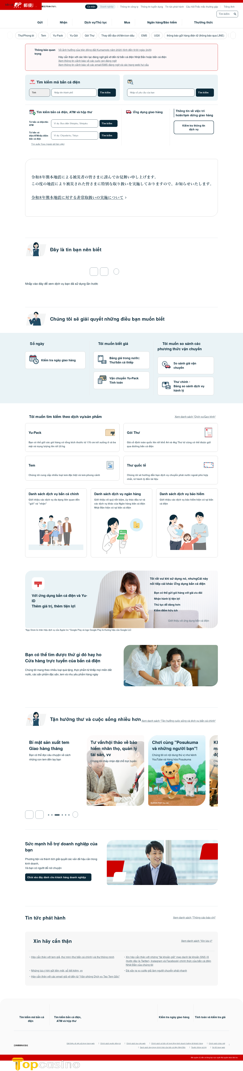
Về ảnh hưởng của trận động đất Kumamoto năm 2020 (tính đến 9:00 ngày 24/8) (105, 50)
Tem (43, 35)
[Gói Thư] (171, 437)
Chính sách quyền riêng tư (110, 1043)
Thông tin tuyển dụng (152, 6)
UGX (157, 35)
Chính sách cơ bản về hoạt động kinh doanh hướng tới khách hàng (177, 1043)
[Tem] (72, 468)
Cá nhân (91, 6)
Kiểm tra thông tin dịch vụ (193, 127)
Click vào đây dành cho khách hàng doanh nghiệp (56, 877)
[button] (29, 814)
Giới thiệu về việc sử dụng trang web (81, 1043)
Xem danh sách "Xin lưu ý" (196, 941)
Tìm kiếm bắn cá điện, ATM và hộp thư (64, 112)
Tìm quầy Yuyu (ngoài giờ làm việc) (47, 144)
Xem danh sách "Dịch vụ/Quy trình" (195, 416)
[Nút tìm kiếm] (235, 14)
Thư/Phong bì (26, 35)
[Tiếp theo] (233, 35)
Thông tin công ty (129, 6)
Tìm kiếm (105, 92)
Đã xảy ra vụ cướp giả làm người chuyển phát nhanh (156, 970)
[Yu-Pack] (72, 437)
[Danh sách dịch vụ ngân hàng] (121, 523)
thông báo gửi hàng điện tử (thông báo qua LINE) (195, 35)
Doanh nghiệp (106, 6)
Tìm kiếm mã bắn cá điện (58, 82)
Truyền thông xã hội (198, 1047)
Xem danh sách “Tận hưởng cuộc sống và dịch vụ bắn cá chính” (179, 721)
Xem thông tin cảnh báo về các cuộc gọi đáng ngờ (87, 61)
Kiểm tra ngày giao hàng (174, 1017)
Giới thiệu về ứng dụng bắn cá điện (188, 620)
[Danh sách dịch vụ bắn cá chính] (56, 523)
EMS (144, 35)
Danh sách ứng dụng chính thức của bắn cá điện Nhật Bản (162, 1047)
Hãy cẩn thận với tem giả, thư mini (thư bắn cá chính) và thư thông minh (72, 957)
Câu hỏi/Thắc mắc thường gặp (202, 6)
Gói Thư (89, 35)
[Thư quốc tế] (171, 470)
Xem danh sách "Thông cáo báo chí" (194, 917)
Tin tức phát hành (174, 6)
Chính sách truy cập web (135, 1043)
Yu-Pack (58, 35)
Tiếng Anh (229, 6)
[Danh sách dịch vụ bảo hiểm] (187, 523)
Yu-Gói (74, 35)
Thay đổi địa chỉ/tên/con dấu (117, 35)
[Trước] (10, 35)
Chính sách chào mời (217, 1043)
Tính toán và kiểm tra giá (210, 1017)
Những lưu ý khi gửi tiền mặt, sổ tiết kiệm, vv (57, 970)
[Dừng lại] (116, 271)
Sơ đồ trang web (218, 1047)
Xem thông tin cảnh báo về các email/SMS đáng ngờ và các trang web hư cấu (103, 65)
